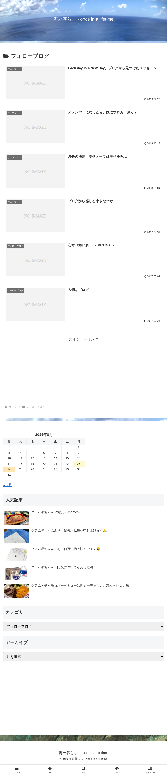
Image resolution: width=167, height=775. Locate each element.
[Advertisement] (83, 371)
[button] (154, 610)
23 (78, 463)
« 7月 (7, 485)
